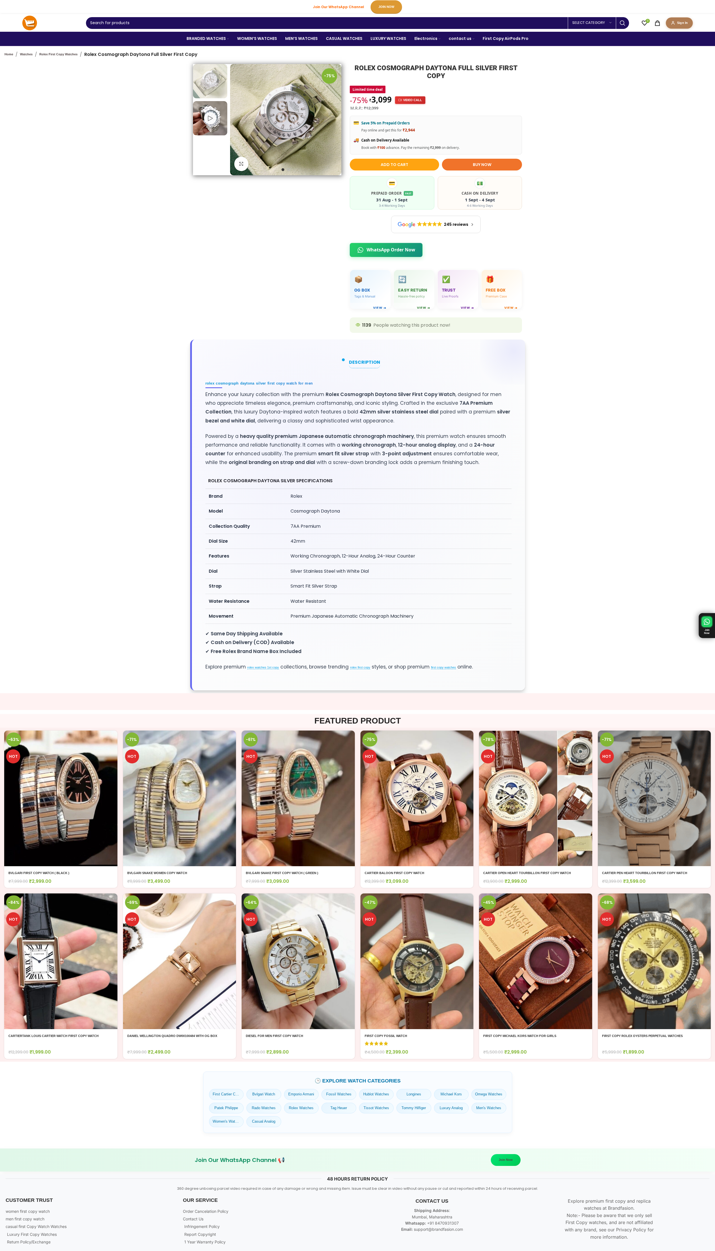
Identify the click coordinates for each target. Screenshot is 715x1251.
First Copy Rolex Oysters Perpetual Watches (642, 1036)
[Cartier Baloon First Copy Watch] (417, 798)
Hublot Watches (376, 1094)
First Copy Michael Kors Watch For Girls (519, 1036)
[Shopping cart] (657, 23)
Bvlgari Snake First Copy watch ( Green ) (282, 873)
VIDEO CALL (412, 100)
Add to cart (394, 164)
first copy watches (443, 667)
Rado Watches (264, 1108)
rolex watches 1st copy (263, 667)
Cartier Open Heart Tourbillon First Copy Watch (527, 873)
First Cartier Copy (227, 1094)
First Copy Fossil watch (386, 1036)
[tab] (364, 362)
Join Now (506, 1159)
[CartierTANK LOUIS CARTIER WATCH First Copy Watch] (60, 961)
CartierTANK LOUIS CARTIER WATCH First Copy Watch (53, 1036)
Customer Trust (29, 1200)
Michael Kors (451, 1094)
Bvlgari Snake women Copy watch (157, 873)
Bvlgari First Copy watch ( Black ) (38, 873)
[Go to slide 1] (283, 169)
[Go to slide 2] (288, 169)
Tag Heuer (338, 1108)
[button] (707, 625)
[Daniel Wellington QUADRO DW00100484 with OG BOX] (179, 961)
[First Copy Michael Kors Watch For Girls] (535, 961)
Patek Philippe (226, 1108)
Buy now (482, 164)
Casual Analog (263, 1121)
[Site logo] (29, 22)
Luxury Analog (451, 1108)
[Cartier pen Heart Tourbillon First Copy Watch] (654, 798)
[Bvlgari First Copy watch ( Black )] (60, 798)
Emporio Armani (301, 1094)
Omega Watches (488, 1094)
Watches (26, 54)
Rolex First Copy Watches (58, 54)
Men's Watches (488, 1108)
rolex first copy (360, 667)
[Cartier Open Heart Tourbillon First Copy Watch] (535, 798)
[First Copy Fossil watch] (417, 961)
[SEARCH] (622, 23)
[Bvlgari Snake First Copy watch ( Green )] (298, 798)
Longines (414, 1094)
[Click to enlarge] (241, 164)
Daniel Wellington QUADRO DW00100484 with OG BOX (172, 1036)
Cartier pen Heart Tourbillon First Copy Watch (644, 873)
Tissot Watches (376, 1108)
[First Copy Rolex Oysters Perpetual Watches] (654, 961)
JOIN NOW (386, 6)
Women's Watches (228, 1121)
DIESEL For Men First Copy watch (274, 1036)
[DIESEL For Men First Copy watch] (298, 961)
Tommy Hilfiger (413, 1108)
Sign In (682, 22)
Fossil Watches (338, 1094)
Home (8, 54)
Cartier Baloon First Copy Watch (394, 873)
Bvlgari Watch (263, 1094)
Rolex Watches (301, 1108)
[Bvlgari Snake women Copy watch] (179, 798)
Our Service (200, 1200)
